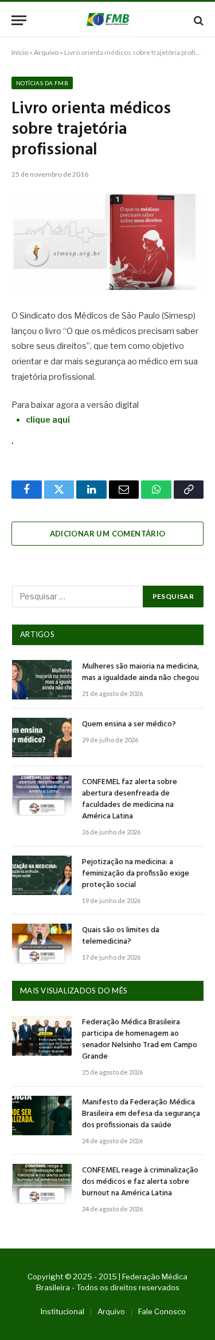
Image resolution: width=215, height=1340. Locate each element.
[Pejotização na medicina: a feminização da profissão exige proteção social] (42, 875)
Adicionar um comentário (108, 533)
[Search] (197, 20)
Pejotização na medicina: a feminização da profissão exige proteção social (135, 874)
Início (19, 52)
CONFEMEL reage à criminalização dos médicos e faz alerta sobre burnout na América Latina (140, 1182)
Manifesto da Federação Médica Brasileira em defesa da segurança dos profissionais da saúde (141, 1114)
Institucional (62, 1311)
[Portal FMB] (107, 20)
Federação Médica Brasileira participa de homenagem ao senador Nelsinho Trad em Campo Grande (139, 1039)
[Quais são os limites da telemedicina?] (42, 943)
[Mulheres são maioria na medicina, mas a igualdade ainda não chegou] (42, 679)
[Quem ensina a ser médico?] (42, 737)
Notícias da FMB (42, 82)
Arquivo (46, 52)
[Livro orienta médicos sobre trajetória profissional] (107, 242)
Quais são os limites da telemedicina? (120, 936)
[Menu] (18, 20)
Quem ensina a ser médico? (129, 724)
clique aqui (48, 420)
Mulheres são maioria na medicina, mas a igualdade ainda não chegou (140, 672)
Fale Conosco (162, 1311)
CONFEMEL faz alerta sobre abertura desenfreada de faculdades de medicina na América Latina (129, 799)
